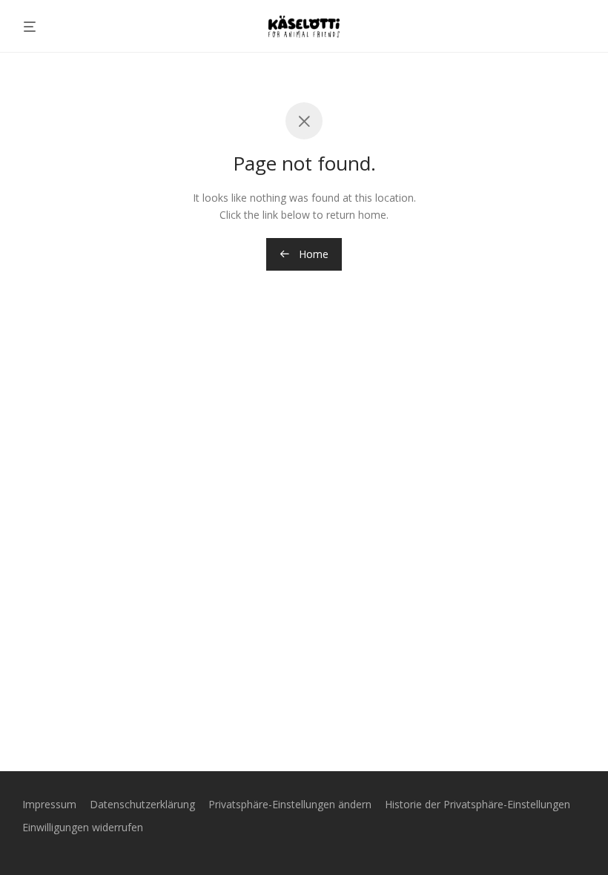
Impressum (49, 804)
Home (312, 254)
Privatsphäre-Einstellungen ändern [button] (289, 804)
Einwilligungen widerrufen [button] (82, 827)
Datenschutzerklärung (142, 804)
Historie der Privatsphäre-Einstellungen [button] (477, 804)
